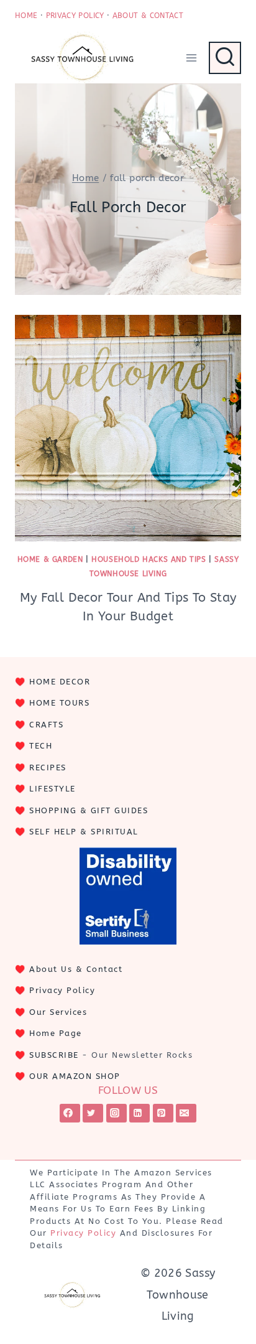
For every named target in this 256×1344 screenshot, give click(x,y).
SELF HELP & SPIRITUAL (84, 831)
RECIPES (47, 767)
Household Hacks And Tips (148, 559)
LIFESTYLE (52, 788)
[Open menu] (191, 57)
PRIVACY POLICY (75, 15)
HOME (26, 15)
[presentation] (128, 428)
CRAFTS (46, 724)
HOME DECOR (59, 681)
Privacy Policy (62, 990)
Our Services (58, 1012)
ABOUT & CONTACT (147, 15)
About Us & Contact (75, 969)
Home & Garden (50, 559)
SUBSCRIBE (54, 1055)
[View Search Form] (225, 58)
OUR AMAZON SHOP (75, 1076)
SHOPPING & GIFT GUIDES (88, 810)
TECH (40, 745)
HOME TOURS (59, 702)
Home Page (55, 1033)
